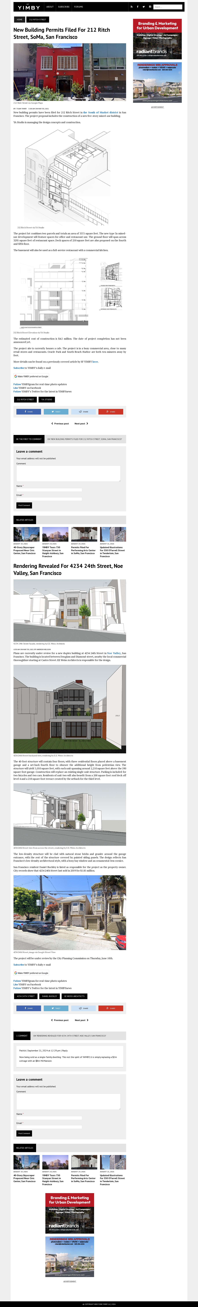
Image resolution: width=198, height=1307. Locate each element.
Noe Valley (114, 653)
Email (19, 495)
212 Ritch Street (25, 399)
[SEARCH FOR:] (167, 6)
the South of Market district (100, 112)
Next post (80, 423)
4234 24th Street (26, 996)
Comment (21, 463)
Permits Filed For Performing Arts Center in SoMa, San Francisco (83, 550)
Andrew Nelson (44, 649)
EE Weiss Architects (75, 996)
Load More (69, 1291)
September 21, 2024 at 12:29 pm (44, 1050)
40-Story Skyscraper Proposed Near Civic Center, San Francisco (24, 550)
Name (19, 485)
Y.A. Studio (46, 399)
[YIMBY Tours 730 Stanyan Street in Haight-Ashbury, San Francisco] (55, 539)
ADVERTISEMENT (69, 1281)
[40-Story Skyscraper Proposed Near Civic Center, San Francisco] (26, 539)
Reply (65, 1050)
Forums (78, 6)
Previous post (61, 423)
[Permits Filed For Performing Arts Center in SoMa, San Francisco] (84, 539)
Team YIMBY (21, 109)
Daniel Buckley (49, 996)
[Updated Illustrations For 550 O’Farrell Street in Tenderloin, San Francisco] (113, 539)
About (50, 6)
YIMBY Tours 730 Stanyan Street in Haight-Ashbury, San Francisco (52, 552)
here (95, 361)
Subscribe (64, 6)
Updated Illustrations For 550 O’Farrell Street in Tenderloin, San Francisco (112, 552)
